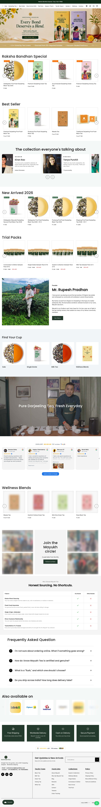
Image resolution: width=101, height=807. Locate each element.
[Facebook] (2, 774)
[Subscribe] (97, 760)
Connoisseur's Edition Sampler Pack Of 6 (13, 265)
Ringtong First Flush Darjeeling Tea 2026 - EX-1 (85, 221)
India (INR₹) (84, 802)
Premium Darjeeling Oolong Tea (86, 83)
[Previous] (4, 75)
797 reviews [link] (54, 748)
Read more (31, 465)
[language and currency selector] (86, 6)
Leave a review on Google (50, 474)
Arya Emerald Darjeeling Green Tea (61, 84)
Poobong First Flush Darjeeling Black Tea (37, 132)
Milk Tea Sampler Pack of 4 (84, 265)
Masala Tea (55, 131)
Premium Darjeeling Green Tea (37, 83)
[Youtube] (11, 774)
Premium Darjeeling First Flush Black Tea (13, 132)
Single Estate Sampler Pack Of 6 (38, 265)
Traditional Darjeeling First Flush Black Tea (86, 132)
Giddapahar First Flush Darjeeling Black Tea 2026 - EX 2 (38, 221)
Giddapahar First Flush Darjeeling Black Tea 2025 (14, 84)
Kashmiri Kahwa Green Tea (36, 515)
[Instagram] (6, 774)
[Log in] (90, 6)
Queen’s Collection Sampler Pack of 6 (62, 265)
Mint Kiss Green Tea (58, 515)
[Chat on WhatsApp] (96, 803)
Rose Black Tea (81, 515)
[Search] (93, 6)
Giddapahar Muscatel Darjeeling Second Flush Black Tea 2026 (14, 221)
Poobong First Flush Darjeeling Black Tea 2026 (61, 221)
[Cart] (97, 6)
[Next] (96, 75)
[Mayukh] (2, 6)
